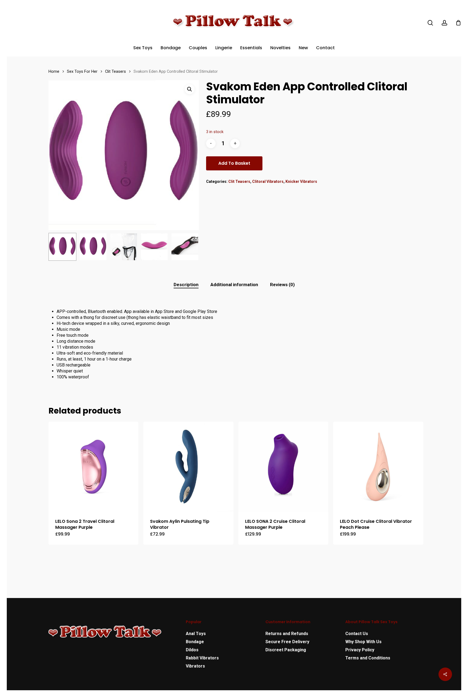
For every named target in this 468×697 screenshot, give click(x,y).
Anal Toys (196, 633)
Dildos (192, 649)
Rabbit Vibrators (202, 657)
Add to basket (234, 163)
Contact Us (356, 633)
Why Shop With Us (363, 641)
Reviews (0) (282, 284)
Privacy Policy (359, 649)
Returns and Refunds (286, 633)
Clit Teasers (115, 71)
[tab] (186, 285)
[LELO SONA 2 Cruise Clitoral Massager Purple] (283, 466)
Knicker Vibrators (301, 181)
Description (186, 284)
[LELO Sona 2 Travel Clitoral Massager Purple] (93, 466)
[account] (444, 23)
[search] (430, 23)
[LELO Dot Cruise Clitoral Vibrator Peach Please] (378, 466)
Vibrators (195, 666)
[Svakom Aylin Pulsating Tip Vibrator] (188, 466)
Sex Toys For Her (82, 71)
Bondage (195, 641)
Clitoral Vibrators (268, 181)
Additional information (234, 284)
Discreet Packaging (285, 649)
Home (53, 71)
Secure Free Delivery (287, 641)
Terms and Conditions (367, 657)
